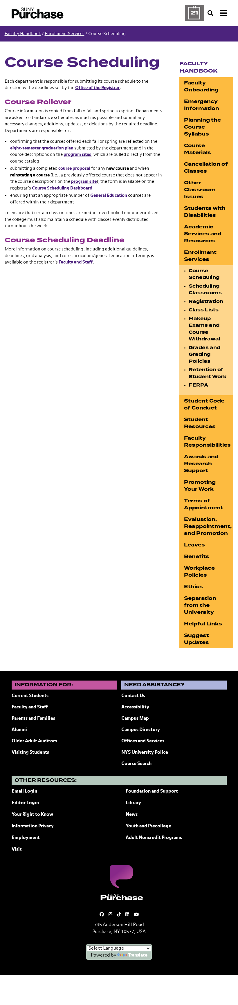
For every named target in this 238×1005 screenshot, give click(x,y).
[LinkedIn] (127, 915)
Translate (137, 955)
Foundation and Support (152, 791)
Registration (206, 301)
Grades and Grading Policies (204, 354)
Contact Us (133, 696)
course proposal (74, 168)
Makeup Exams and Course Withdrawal (204, 328)
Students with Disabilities (205, 212)
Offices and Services (142, 741)
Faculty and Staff (76, 262)
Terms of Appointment (203, 504)
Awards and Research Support (201, 463)
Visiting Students (30, 752)
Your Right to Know (32, 814)
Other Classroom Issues (200, 189)
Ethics (193, 586)
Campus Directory (140, 730)
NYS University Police (144, 752)
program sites (77, 154)
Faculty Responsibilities (207, 441)
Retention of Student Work (207, 373)
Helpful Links (203, 623)
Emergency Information (201, 105)
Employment (26, 838)
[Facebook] (102, 915)
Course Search (136, 764)
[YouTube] (136, 915)
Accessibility (135, 707)
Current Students (30, 696)
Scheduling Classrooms (205, 289)
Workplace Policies (199, 571)
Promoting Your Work (200, 486)
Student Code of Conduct (204, 404)
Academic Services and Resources (202, 233)
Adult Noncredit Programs (154, 838)
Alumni (19, 730)
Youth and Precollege (148, 826)
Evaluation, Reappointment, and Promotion (208, 526)
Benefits (196, 556)
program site (84, 181)
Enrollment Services (64, 34)
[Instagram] (110, 915)
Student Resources (200, 423)
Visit (17, 849)
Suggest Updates (196, 639)
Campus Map (135, 718)
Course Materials (197, 149)
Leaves (194, 544)
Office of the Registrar (97, 88)
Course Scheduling (204, 274)
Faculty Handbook (23, 34)
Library (133, 803)
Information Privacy (33, 826)
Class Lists (204, 310)
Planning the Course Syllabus (202, 127)
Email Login (24, 791)
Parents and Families (33, 718)
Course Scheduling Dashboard (62, 188)
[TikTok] (119, 915)
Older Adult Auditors (34, 741)
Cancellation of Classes (206, 167)
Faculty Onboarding (201, 86)
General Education (108, 195)
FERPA (198, 385)
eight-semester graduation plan (41, 148)
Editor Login (25, 803)
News (132, 814)
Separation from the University (200, 605)
